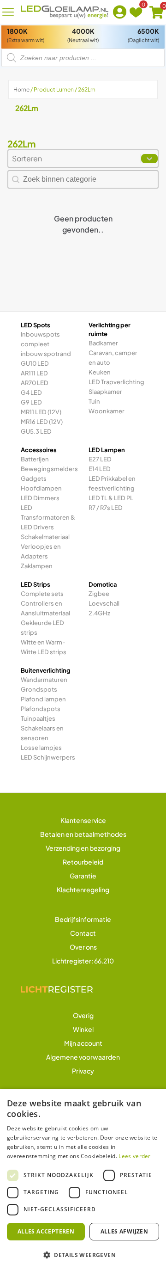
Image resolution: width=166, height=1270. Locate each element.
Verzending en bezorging (83, 848)
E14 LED (100, 468)
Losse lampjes (41, 747)
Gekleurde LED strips (42, 627)
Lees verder (134, 1156)
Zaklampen (37, 566)
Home (21, 89)
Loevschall (104, 603)
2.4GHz (99, 613)
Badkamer (103, 343)
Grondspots (39, 689)
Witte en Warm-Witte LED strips (43, 647)
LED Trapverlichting (116, 382)
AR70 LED (34, 383)
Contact (83, 933)
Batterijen (35, 459)
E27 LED (100, 459)
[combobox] (74, 158)
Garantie (83, 875)
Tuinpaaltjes (38, 718)
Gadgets (34, 478)
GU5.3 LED (36, 431)
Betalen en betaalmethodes (83, 834)
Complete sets (42, 593)
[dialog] (83, 1179)
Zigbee (99, 593)
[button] (83, 1254)
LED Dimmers (40, 498)
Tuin (94, 401)
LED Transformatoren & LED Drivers (48, 517)
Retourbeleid (83, 862)
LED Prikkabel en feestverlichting (112, 483)
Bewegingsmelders (49, 468)
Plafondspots (40, 708)
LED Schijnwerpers (48, 757)
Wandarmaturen (44, 679)
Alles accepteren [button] (46, 1231)
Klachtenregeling (83, 889)
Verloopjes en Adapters (41, 551)
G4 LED (31, 392)
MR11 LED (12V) (41, 412)
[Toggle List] (149, 158)
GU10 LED (35, 363)
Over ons (83, 947)
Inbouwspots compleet (40, 339)
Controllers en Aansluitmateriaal (45, 608)
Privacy (83, 1071)
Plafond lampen (43, 699)
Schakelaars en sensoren (42, 733)
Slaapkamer (105, 391)
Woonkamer (107, 411)
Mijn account (83, 1043)
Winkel (83, 1029)
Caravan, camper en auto (113, 357)
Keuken (100, 372)
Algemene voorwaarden (83, 1057)
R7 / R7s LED (106, 507)
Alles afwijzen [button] (124, 1231)
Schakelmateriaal (45, 536)
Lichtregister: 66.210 (83, 961)
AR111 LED (34, 373)
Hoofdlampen (41, 488)
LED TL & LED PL (111, 498)
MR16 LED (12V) (42, 421)
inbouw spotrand (46, 353)
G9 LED (31, 402)
